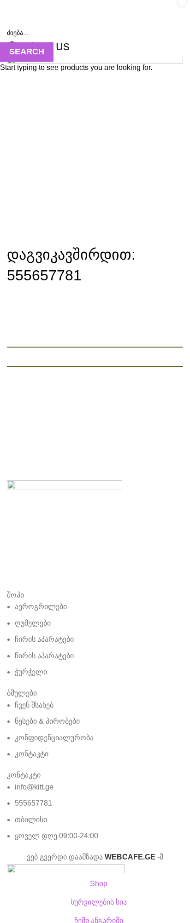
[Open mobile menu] (10, 9)
